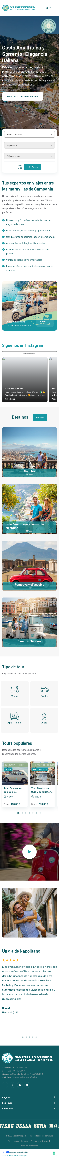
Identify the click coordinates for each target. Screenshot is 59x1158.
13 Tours (29, 531)
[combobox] (29, 134)
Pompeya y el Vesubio (29, 584)
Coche (44, 695)
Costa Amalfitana (15, 321)
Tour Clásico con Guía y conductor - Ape (41, 790)
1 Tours (29, 587)
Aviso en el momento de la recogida (14, 1156)
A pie (44, 722)
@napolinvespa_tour (29, 353)
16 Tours (29, 474)
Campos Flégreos (30, 641)
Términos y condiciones (18, 1141)
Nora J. (6, 1008)
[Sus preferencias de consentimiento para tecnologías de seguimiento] (54, 1153)
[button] (49, 322)
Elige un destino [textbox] (14, 134)
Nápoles (29, 471)
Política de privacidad (40, 1141)
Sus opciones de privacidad (18, 1152)
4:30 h (10, 796)
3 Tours (29, 644)
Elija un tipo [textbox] (12, 145)
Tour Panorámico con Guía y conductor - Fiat (13, 790)
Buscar (35, 167)
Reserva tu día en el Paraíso (23, 96)
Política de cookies (29, 1145)
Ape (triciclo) (14, 722)
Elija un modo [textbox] (13, 156)
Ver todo (40, 417)
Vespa (14, 695)
